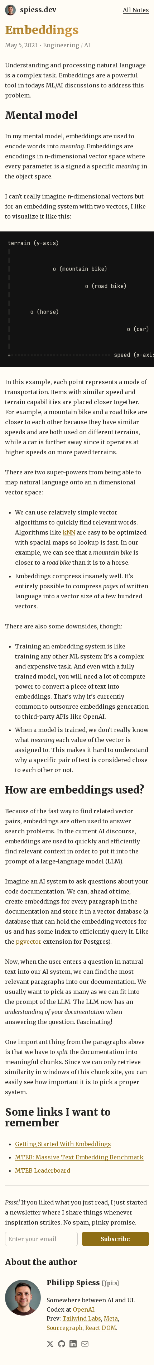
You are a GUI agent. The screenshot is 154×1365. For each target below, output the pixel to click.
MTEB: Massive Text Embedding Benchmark (79, 1157)
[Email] (85, 1344)
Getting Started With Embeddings (63, 1144)
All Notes (136, 10)
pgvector (29, 941)
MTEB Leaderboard (42, 1170)
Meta (111, 1318)
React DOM (100, 1328)
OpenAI (83, 1309)
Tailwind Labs (81, 1318)
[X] (50, 1343)
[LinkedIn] (73, 1343)
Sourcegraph (64, 1328)
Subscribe (115, 1238)
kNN (69, 532)
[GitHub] (61, 1343)
